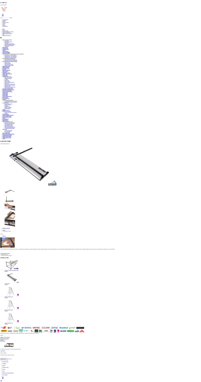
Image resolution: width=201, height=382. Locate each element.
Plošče (4, 29)
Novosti (4, 23)
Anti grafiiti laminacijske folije (10, 128)
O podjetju (4, 20)
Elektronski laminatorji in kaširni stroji (11, 60)
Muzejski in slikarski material (7, 33)
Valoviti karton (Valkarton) (9, 45)
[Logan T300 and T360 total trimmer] (7, 247)
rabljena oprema (5, 26)
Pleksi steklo (7, 46)
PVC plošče (7, 42)
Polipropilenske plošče (8, 41)
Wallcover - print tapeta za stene (10, 84)
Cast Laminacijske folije (9, 124)
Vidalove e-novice (6, 22)
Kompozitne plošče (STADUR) (10, 44)
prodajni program (5, 19)
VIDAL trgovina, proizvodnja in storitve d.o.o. (6, 358)
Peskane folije (7, 80)
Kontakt (4, 21)
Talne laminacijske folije (9, 125)
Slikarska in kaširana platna (9, 65)
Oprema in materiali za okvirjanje (8, 31)
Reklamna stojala (5, 30)
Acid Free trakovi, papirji (9, 64)
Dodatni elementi (7, 108)
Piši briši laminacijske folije (9, 126)
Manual (4, 236)
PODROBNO (2, 350)
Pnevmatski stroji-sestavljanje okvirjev (11, 101)
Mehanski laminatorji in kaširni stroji (11, 59)
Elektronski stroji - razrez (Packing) (10, 56)
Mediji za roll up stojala (8, 130)
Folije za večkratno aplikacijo (9, 82)
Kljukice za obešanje (8, 107)
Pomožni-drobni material (7, 35)
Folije (3, 28)
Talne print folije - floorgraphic (10, 85)
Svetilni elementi (7, 106)
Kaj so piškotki (5, 374)
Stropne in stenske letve (8, 103)
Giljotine (6, 113)
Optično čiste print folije (9, 87)
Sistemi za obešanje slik (6, 32)
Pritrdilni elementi (7, 104)
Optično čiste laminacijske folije (10, 127)
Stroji (3, 34)
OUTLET (4, 25)
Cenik (4, 24)
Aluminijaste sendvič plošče (9, 43)
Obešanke (6, 105)
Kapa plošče (7, 40)
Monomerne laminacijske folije (10, 122)
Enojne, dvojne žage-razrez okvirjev (11, 112)
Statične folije (7, 83)
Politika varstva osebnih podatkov (8, 372)
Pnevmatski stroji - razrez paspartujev (11, 55)
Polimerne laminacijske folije (9, 123)
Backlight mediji (7, 132)
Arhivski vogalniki (8, 63)
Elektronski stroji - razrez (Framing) (10, 57)
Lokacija (2, 340)
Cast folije (6, 79)
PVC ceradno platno (8, 131)
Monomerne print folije (8, 77)
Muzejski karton (7, 62)
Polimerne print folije (8, 78)
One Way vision (7, 81)
